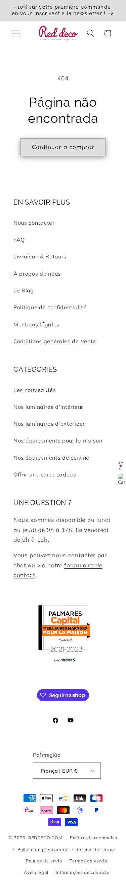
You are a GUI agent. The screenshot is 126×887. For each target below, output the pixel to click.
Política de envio (44, 860)
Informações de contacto (83, 872)
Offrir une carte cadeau (45, 474)
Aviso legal (36, 872)
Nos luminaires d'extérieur (49, 423)
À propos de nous (37, 273)
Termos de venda (89, 860)
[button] (15, 33)
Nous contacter (34, 222)
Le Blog (23, 290)
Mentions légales (36, 324)
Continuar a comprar (63, 146)
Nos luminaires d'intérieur (48, 406)
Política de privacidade (43, 849)
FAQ (19, 239)
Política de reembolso (93, 837)
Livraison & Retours (40, 256)
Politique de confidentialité (49, 307)
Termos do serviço (96, 849)
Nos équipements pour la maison (57, 440)
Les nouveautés (34, 390)
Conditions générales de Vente (54, 341)
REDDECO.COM (45, 837)
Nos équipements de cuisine (51, 457)
